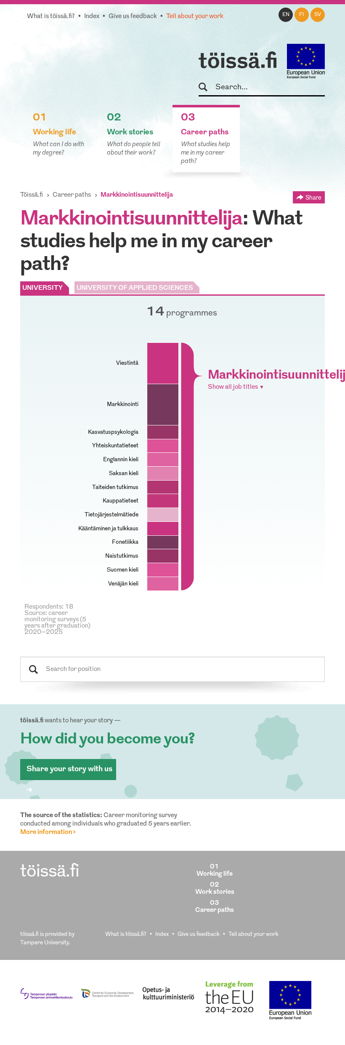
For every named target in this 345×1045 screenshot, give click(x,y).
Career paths (72, 195)
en (285, 14)
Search (206, 87)
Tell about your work (194, 16)
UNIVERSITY (42, 288)
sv (317, 14)
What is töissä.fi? (51, 16)
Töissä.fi (31, 195)
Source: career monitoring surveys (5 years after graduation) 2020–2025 (57, 623)
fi (301, 14)
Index (91, 16)
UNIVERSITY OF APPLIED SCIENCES (135, 288)
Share (313, 197)
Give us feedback (133, 16)
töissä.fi (238, 62)
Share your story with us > (69, 773)
